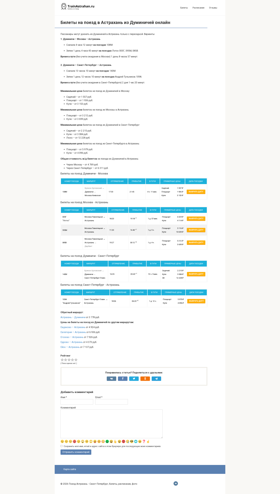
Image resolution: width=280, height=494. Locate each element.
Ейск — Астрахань (70, 347)
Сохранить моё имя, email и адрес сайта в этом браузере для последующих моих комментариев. (112, 446)
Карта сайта (69, 469)
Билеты (184, 7)
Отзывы (213, 7)
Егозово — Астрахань (72, 337)
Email (98, 397)
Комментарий (68, 407)
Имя (64, 397)
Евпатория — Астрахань (73, 332)
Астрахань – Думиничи (73, 317)
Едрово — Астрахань (72, 342)
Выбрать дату (196, 192)
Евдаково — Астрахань (73, 327)
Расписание (198, 7)
